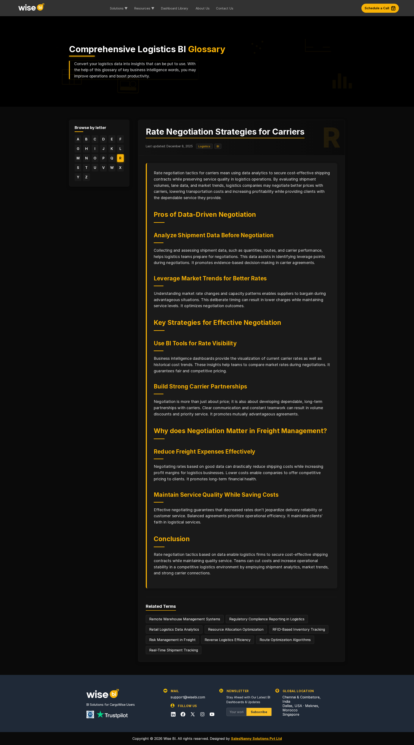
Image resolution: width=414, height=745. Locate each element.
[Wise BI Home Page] (31, 8)
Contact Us (224, 8)
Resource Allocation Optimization (235, 629)
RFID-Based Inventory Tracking (299, 629)
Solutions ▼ (119, 8)
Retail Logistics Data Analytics (174, 629)
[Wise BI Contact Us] (299, 8)
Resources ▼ (144, 8)
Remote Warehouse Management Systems (184, 619)
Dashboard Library (174, 8)
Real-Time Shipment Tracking (173, 650)
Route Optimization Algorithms (285, 640)
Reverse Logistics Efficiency (228, 640)
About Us (203, 8)
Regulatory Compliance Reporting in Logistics (266, 619)
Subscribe (259, 712)
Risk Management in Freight (172, 640)
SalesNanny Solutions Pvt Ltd (256, 738)
